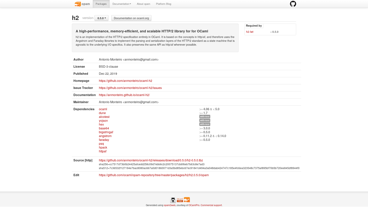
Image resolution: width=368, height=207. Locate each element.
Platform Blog (163, 4)
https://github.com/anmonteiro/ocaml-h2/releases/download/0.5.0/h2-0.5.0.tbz (151, 160)
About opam (143, 4)
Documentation (121, 4)
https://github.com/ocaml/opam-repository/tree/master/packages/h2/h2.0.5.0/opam (154, 175)
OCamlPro (194, 205)
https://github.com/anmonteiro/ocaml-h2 (125, 80)
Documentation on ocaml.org (131, 18)
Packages (101, 4)
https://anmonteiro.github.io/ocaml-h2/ (124, 95)
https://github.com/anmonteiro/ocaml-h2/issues (130, 87)
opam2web (170, 205)
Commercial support (211, 205)
